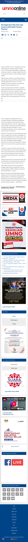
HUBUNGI (14, 519)
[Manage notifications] (3, 539)
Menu (3, 19)
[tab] (14, 316)
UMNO (14, 522)
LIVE (14, 506)
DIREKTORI (14, 511)
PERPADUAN (14, 530)
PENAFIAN (14, 517)
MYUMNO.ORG (11, 2)
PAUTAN (14, 514)
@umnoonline (15, 446)
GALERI (14, 508)
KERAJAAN (14, 527)
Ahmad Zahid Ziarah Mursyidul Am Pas (13, 270)
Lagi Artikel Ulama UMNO (12, 391)
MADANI (14, 533)
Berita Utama (18, 31)
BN (14, 525)
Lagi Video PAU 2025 (8, 414)
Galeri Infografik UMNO (9, 307)
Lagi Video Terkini (7, 412)
